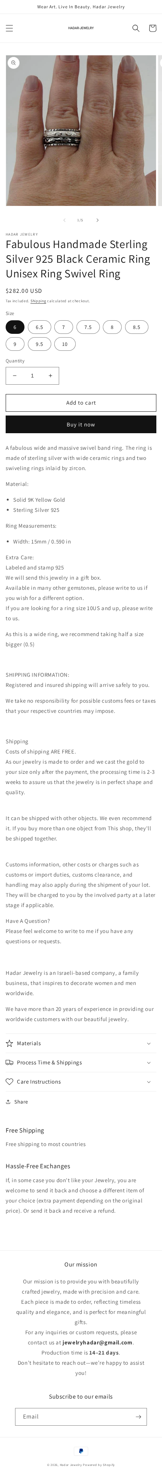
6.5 (39, 327)
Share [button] (21, 1101)
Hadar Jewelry (71, 1465)
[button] (9, 28)
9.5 (39, 344)
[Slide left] (64, 220)
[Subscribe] (138, 1417)
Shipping (38, 300)
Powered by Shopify (99, 1465)
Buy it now (81, 424)
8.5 (137, 327)
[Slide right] (97, 220)
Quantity (15, 361)
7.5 (88, 327)
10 (65, 344)
